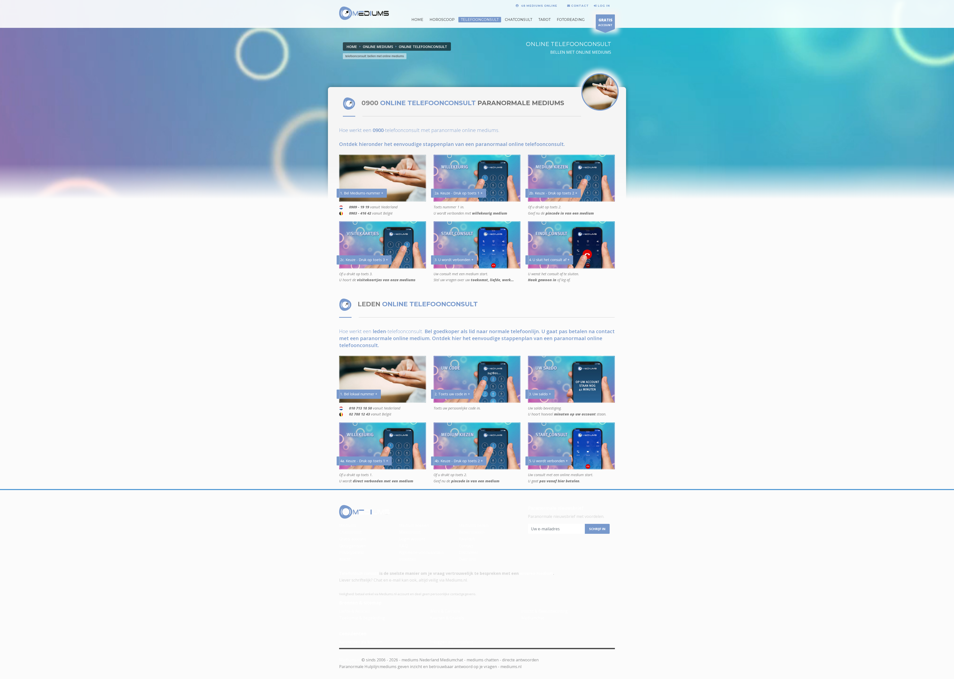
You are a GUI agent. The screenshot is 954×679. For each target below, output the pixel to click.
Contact (466, 545)
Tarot (544, 19)
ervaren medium (536, 573)
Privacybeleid (351, 552)
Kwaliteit (467, 539)
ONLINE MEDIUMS (378, 46)
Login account (412, 539)
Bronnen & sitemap (360, 603)
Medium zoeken (414, 525)
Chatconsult (518, 19)
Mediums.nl (349, 660)
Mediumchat (532, 618)
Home (352, 46)
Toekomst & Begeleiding (362, 618)
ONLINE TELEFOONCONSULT (423, 46)
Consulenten (352, 633)
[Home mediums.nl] (364, 512)
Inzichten (407, 559)
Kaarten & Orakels (447, 618)
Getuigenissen (352, 545)
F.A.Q (403, 545)
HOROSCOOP (442, 19)
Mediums (347, 525)
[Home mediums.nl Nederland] (364, 13)
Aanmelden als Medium (360, 642)
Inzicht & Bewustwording (544, 611)
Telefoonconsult (480, 19)
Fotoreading (571, 19)
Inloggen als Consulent (451, 642)
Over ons (467, 559)
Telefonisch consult (358, 573)
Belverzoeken (471, 532)
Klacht (345, 559)
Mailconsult (410, 532)
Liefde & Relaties (354, 611)
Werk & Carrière (445, 611)
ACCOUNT (605, 22)
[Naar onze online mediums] (600, 92)
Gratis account (352, 539)
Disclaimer (468, 552)
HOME (417, 19)
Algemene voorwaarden (421, 552)
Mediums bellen (473, 525)
